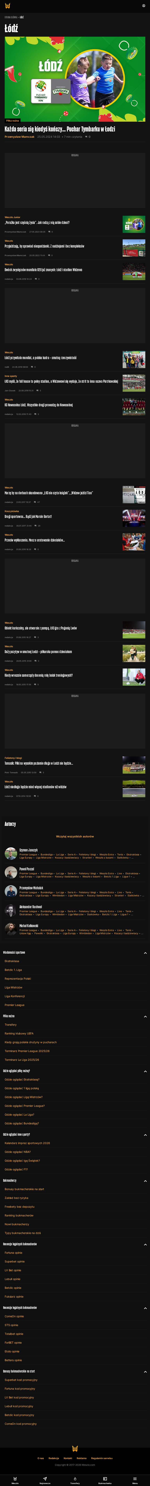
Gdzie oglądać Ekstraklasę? (22, 1079)
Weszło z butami (104, 857)
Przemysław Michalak (31, 887)
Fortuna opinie (13, 1252)
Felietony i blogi (13, 757)
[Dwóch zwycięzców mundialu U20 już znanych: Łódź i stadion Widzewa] (75, 271)
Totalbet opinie (14, 1333)
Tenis (120, 854)
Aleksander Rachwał (31, 906)
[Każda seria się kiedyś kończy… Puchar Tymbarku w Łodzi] (75, 88)
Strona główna (11, 17)
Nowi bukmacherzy (17, 1224)
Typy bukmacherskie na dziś (23, 1233)
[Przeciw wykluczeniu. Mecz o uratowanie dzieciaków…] (75, 542)
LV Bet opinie (13, 1270)
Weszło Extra (106, 854)
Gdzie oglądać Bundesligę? (22, 1123)
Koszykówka (12, 511)
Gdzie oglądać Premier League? (25, 1105)
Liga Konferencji (15, 996)
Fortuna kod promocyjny (20, 1388)
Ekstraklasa (133, 854)
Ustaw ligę (25, 933)
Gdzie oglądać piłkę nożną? (16, 1071)
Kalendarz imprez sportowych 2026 (27, 1143)
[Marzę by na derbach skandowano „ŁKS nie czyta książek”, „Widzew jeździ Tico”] (75, 494)
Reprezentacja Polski (18, 978)
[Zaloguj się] (143, 5)
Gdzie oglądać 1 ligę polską (22, 1088)
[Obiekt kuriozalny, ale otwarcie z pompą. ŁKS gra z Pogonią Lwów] (75, 630)
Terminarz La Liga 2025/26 (22, 1059)
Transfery (11, 1024)
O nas (41, 1458)
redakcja (9, 279)
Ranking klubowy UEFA (19, 1033)
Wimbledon (58, 895)
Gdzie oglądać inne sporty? (16, 1134)
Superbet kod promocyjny (21, 1379)
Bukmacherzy (9, 1180)
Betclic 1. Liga (111, 876)
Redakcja (54, 1458)
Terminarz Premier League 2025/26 (27, 1051)
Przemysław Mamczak (19, 136)
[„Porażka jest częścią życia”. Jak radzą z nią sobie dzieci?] (75, 224)
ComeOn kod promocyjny (21, 1423)
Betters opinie (13, 1360)
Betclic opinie (13, 1287)
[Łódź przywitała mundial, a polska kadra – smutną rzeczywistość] (75, 359)
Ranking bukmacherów (19, 1215)
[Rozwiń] (144, 952)
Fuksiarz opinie (14, 1296)
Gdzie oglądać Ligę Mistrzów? (24, 1097)
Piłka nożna (12, 120)
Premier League (28, 854)
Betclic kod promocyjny (19, 1415)
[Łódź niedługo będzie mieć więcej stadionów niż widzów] (75, 788)
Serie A (72, 854)
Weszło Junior (12, 217)
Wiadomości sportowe (14, 952)
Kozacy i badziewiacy (67, 857)
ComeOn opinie (14, 1316)
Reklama (82, 1458)
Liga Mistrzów (43, 857)
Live (119, 873)
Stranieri (87, 857)
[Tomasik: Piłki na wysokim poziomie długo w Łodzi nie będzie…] (75, 765)
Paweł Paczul (27, 869)
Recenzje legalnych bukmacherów (20, 1244)
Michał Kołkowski (29, 925)
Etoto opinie (12, 1351)
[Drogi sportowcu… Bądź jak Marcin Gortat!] (75, 518)
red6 (7, 367)
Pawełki (38, 933)
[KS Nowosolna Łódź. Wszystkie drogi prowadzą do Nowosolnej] (75, 406)
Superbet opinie (15, 1261)
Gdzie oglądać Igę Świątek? (22, 1160)
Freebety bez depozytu (19, 1206)
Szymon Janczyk (29, 850)
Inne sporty (11, 376)
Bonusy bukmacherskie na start (24, 1189)
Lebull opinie (12, 1279)
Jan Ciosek (10, 390)
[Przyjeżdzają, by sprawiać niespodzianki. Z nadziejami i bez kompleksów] (75, 248)
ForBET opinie (13, 1342)
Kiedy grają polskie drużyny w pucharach (31, 1042)
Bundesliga (47, 854)
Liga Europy (26, 857)
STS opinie (11, 1325)
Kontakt (68, 1458)
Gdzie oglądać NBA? (17, 1151)
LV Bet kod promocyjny (19, 1397)
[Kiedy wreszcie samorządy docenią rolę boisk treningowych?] (75, 677)
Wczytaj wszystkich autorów (75, 836)
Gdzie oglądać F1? (16, 1169)
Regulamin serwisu (101, 1458)
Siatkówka (123, 857)
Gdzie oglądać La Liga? (19, 1114)
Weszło (9, 240)
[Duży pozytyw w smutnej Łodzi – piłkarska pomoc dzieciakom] (75, 653)
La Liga (60, 854)
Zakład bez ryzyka (16, 1197)
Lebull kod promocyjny (19, 1406)
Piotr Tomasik (11, 772)
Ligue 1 (126, 876)
